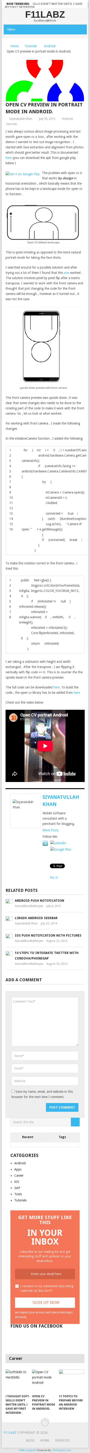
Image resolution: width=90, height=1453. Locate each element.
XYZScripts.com (62, 1450)
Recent (27, 1137)
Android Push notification (39, 900)
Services (62, 1440)
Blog (30, 1440)
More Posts (50, 830)
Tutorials (31, 46)
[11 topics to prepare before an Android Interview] (71, 1381)
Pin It (54, 877)
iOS (16, 1182)
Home (14, 46)
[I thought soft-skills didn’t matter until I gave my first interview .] (18, 1381)
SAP (17, 1188)
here (9, 158)
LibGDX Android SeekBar (36, 918)
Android (49, 46)
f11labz (45, 14)
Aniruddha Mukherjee (29, 906)
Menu (11, 29)
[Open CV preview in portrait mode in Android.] (44, 1381)
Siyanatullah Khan (20, 118)
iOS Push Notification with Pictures (48, 935)
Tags (62, 1137)
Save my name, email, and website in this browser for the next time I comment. (42, 1094)
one (67, 273)
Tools (18, 1194)
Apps (17, 1169)
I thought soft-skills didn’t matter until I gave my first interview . (43, 5)
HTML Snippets (27, 1450)
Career (19, 1175)
